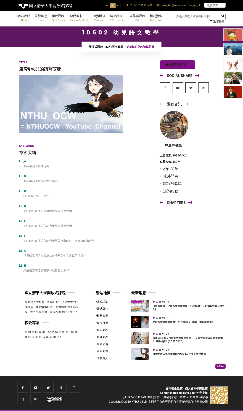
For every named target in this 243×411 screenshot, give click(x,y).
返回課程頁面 (177, 64)
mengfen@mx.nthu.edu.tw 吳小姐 (180, 5)
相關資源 (156, 17)
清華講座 (117, 17)
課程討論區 (172, 184)
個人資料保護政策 (196, 388)
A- (106, 5)
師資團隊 (99, 17)
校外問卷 (170, 176)
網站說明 (23, 17)
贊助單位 (102, 308)
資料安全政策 (174, 388)
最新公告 (102, 344)
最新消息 (41, 17)
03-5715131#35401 (140, 5)
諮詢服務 (170, 191)
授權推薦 (102, 323)
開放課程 (59, 17)
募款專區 (32, 322)
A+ (118, 5)
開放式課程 (96, 46)
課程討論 (102, 301)
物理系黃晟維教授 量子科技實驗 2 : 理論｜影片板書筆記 (183, 322)
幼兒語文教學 (114, 46)
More (220, 366)
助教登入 (102, 358)
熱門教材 (79, 17)
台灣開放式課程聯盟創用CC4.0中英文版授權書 (179, 354)
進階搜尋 (218, 21)
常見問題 (102, 351)
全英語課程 (137, 17)
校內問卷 (170, 169)
